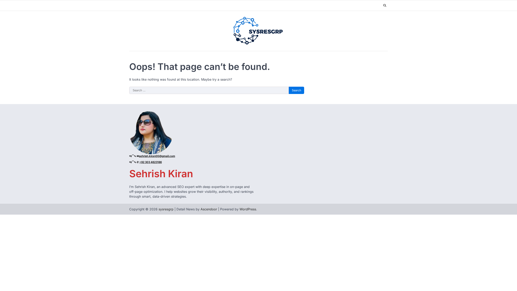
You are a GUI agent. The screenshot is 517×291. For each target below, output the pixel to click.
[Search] (385, 5)
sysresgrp (166, 209)
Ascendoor (209, 209)
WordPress (248, 209)
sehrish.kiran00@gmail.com (157, 156)
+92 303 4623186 (150, 162)
